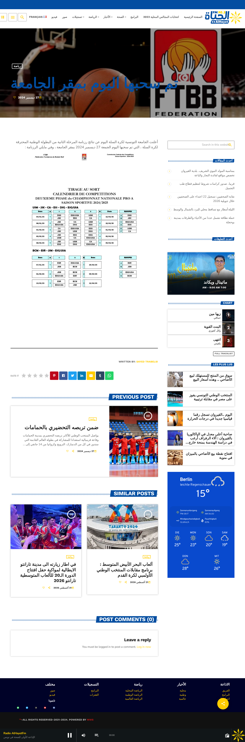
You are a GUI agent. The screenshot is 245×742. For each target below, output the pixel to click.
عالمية (182, 698)
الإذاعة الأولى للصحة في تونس (217, 4)
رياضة (17, 66)
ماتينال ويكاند (215, 282)
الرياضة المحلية (133, 690)
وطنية (183, 694)
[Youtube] (45, 708)
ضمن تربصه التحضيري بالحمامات (62, 427)
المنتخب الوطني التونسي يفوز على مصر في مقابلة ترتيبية (210, 397)
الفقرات (94, 694)
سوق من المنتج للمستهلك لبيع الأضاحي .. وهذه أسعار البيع (210, 378)
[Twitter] (27, 708)
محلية (183, 690)
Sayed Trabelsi (147, 361)
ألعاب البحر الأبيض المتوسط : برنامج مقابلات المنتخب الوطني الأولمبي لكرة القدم (125, 570)
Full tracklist (224, 353)
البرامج (226, 694)
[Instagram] (36, 708)
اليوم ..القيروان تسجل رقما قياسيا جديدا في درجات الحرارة (209, 417)
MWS (90, 719)
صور (52, 690)
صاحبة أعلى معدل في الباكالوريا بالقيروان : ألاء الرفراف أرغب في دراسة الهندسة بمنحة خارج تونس (209, 440)
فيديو (52, 694)
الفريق (226, 690)
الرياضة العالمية (133, 698)
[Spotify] (18, 708)
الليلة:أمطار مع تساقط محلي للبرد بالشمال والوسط (203, 210)
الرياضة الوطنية (133, 694)
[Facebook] (54, 708)
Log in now (144, 647)
